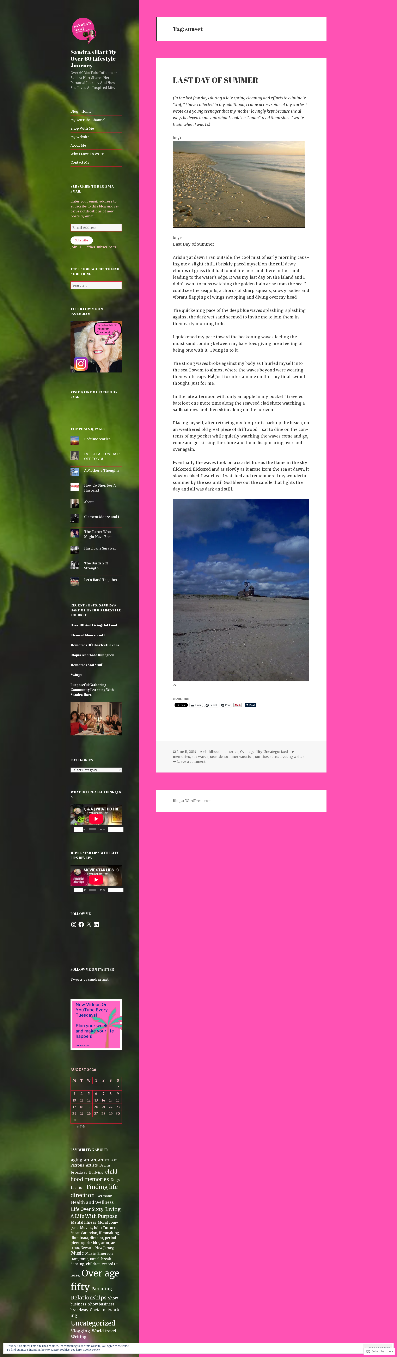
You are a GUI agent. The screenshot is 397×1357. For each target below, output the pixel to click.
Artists (92, 1165)
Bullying (96, 1172)
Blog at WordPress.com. (192, 801)
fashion (78, 1187)
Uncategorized (93, 1323)
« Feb (81, 1127)
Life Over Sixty (87, 1209)
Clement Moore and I (101, 517)
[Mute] (112, 829)
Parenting (101, 1288)
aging (76, 1160)
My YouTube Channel (88, 120)
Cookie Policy (91, 1349)
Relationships (88, 1297)
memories (181, 756)
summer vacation (239, 756)
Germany (104, 1196)
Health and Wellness (92, 1202)
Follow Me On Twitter (92, 969)
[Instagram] (74, 924)
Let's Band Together (100, 580)
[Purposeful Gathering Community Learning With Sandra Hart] (96, 721)
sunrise (261, 756)
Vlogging (80, 1330)
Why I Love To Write (87, 154)
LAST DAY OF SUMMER (215, 80)
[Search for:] (96, 285)
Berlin (104, 1165)
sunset (275, 756)
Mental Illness (83, 1222)
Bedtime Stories (97, 439)
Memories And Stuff (86, 665)
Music (77, 1253)
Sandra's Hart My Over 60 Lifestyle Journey (93, 58)
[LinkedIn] (96, 924)
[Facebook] (81, 924)
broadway (79, 1172)
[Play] (78, 829)
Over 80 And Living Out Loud (94, 625)
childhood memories (220, 752)
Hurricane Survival (100, 548)
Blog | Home (81, 111)
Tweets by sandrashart (90, 979)
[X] (88, 924)
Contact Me (80, 162)
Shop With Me (82, 128)
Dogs (115, 1180)
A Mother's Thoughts (102, 470)
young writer (293, 756)
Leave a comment (191, 761)
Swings (76, 674)
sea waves (200, 756)
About (89, 502)
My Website (80, 137)
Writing (78, 1336)
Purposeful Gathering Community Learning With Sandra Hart (92, 689)
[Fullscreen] (118, 829)
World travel (104, 1331)
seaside (216, 756)
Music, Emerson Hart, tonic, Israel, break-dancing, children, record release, (95, 1264)
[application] (96, 818)
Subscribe (81, 240)
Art (86, 1160)
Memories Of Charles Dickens (95, 645)
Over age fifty (251, 752)
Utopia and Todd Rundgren (92, 655)
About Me (78, 145)
